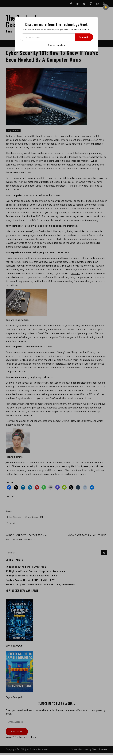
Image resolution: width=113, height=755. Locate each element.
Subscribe (84, 37)
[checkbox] (106, 7)
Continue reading (56, 45)
